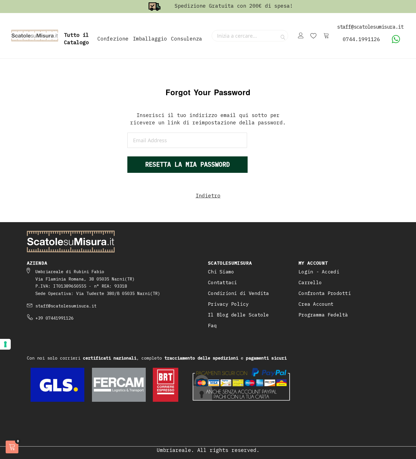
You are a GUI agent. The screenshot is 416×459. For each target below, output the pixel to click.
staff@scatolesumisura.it (66, 306)
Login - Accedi (319, 272)
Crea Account (316, 304)
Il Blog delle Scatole (238, 315)
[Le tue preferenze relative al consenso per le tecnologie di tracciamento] (5, 344)
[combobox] (250, 35)
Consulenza (186, 38)
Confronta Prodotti (325, 293)
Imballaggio (150, 38)
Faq (212, 325)
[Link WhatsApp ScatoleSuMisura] (395, 42)
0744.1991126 (361, 39)
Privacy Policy (228, 304)
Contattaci (222, 282)
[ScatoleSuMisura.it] (34, 35)
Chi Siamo (221, 272)
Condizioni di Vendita (238, 293)
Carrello (310, 282)
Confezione (112, 38)
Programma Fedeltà (323, 315)
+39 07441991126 (54, 318)
